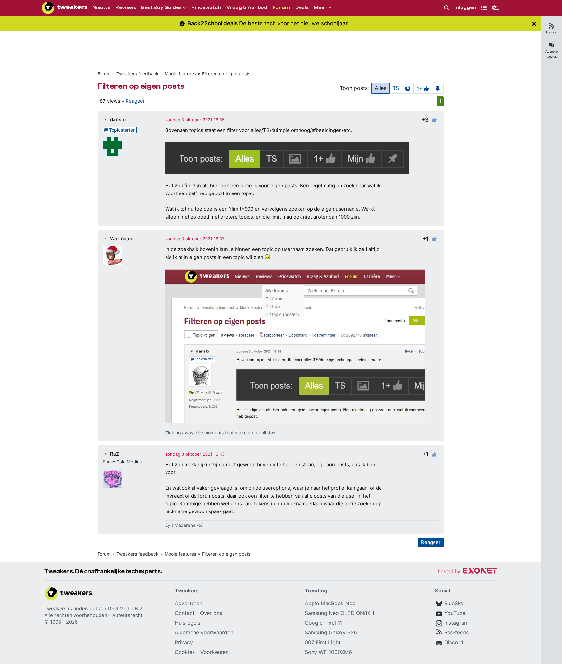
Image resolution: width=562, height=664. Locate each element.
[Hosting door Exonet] (467, 572)
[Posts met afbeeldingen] (407, 88)
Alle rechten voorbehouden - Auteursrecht (93, 615)
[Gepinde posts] (437, 88)
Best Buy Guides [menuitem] (161, 7)
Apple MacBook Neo (330, 603)
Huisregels (187, 622)
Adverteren (188, 603)
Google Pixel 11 (323, 622)
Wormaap (121, 238)
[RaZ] (112, 478)
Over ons (211, 613)
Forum (104, 73)
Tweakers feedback (137, 73)
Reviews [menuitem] (125, 7)
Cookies (185, 652)
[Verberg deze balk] (534, 23)
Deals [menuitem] (302, 7)
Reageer (135, 101)
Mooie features (180, 73)
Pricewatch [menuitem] (206, 7)
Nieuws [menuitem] (101, 7)
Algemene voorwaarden (204, 632)
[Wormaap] (112, 255)
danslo (118, 119)
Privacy (184, 642)
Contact (184, 613)
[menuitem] (446, 8)
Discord (453, 642)
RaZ (114, 454)
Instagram (456, 622)
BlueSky (454, 603)
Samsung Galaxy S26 (331, 632)
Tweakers (55, 608)
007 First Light (323, 642)
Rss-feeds (456, 632)
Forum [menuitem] (281, 7)
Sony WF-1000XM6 (328, 652)
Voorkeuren (214, 652)
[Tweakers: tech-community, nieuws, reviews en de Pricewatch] (64, 8)
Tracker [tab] (551, 32)
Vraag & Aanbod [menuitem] (246, 7)
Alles (380, 88)
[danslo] (112, 146)
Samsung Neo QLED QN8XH (339, 613)
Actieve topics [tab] (551, 54)
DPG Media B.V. (125, 608)
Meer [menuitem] (320, 7)
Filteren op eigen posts (226, 73)
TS (396, 88)
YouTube (454, 613)
